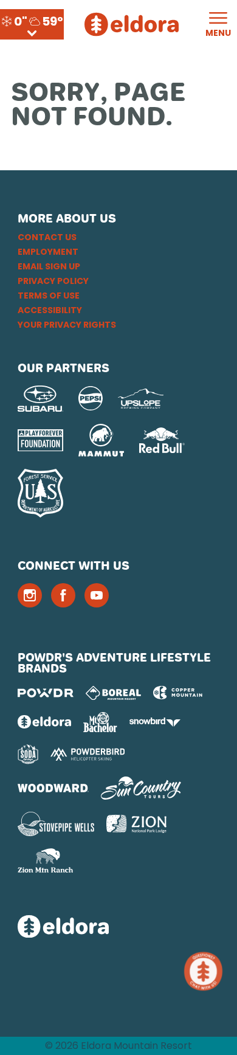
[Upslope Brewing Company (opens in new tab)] (140, 399)
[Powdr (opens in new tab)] (46, 692)
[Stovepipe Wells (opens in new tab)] (56, 824)
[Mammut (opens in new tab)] (101, 440)
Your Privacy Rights (67, 325)
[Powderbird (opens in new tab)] (87, 754)
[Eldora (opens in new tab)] (44, 721)
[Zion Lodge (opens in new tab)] (136, 824)
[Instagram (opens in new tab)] (30, 595)
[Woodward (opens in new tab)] (53, 788)
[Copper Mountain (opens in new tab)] (177, 692)
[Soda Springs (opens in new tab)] (28, 754)
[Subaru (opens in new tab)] (40, 399)
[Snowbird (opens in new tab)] (154, 722)
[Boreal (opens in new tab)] (113, 693)
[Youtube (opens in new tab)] (96, 595)
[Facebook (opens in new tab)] (63, 595)
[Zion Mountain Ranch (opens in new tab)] (45, 860)
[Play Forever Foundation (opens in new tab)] (40, 440)
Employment (48, 252)
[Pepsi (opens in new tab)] (90, 398)
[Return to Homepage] (131, 24)
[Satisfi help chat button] (205, 971)
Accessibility (50, 310)
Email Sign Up (49, 266)
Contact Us (47, 237)
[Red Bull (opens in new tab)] (162, 440)
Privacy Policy (53, 281)
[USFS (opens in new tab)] (40, 493)
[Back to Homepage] (118, 927)
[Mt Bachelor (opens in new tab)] (100, 722)
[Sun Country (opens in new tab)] (141, 788)
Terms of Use (49, 295)
